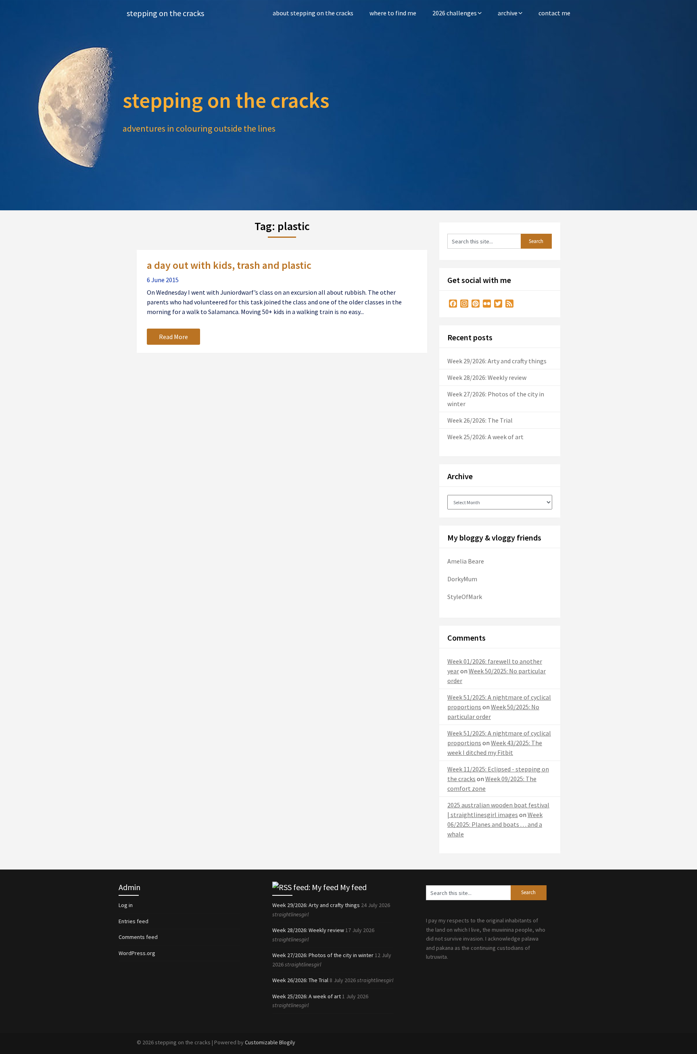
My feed (353, 887)
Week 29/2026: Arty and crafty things (497, 361)
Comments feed (138, 937)
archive (508, 13)
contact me (554, 13)
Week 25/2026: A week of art (485, 437)
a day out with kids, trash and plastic (229, 265)
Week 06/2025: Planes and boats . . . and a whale (495, 824)
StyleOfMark (464, 597)
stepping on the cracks (165, 13)
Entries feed (133, 921)
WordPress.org (137, 953)
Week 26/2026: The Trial (480, 420)
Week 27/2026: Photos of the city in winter (323, 955)
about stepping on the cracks (313, 13)
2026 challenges (454, 13)
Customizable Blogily (270, 1042)
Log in (126, 905)
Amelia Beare (465, 561)
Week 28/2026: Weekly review (486, 377)
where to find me (392, 13)
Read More (173, 337)
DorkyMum (462, 579)
